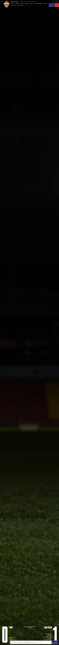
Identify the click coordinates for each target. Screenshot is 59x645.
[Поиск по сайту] (53, 1)
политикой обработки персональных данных (29, 642)
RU (52, 1)
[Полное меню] (1, 1)
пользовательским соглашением (16, 642)
